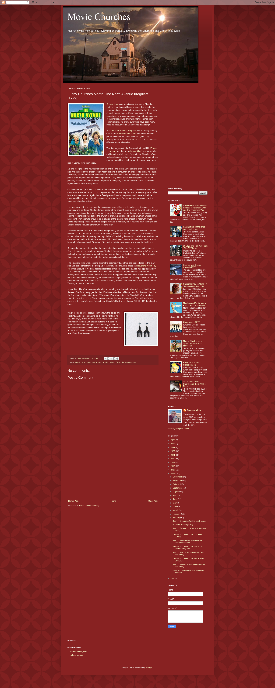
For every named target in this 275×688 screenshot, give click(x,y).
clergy (94, 362)
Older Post (152, 501)
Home (113, 501)
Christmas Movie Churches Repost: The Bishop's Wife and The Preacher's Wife (195, 207)
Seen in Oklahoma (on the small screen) (190, 521)
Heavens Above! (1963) (183, 525)
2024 (173, 444)
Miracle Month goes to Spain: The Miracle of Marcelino (192, 343)
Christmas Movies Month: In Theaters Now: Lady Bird (195, 285)
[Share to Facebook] (114, 358)
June (175, 499)
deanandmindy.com (78, 652)
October (176, 484)
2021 (173, 455)
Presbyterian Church (126, 133)
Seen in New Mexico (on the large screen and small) (187, 541)
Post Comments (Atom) (89, 506)
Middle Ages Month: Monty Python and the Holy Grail (194, 304)
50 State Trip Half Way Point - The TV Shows (195, 247)
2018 (173, 466)
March (176, 510)
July (175, 495)
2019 (173, 462)
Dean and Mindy (194, 410)
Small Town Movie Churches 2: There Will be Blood (194, 383)
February (177, 514)
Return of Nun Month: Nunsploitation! (192, 363)
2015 (173, 578)
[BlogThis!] (108, 358)
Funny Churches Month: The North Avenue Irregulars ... (187, 547)
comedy (101, 362)
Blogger (149, 667)
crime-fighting (110, 362)
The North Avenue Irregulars (123, 130)
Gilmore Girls (135, 151)
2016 (173, 474)
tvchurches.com (76, 655)
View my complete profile (178, 429)
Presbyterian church (130, 362)
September (178, 488)
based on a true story (83, 362)
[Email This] (105, 358)
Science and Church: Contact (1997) (192, 266)
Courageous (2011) (191, 322)
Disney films (112, 104)
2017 (173, 470)
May (175, 503)
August (176, 492)
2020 (173, 459)
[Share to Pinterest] (117, 358)
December (177, 477)
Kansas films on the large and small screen (194, 228)
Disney (118, 362)
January (176, 518)
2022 (173, 451)
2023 (173, 447)
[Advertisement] (112, 473)
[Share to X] (111, 358)
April (175, 506)
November (177, 480)
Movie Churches (98, 16)
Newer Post (73, 501)
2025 (173, 440)
